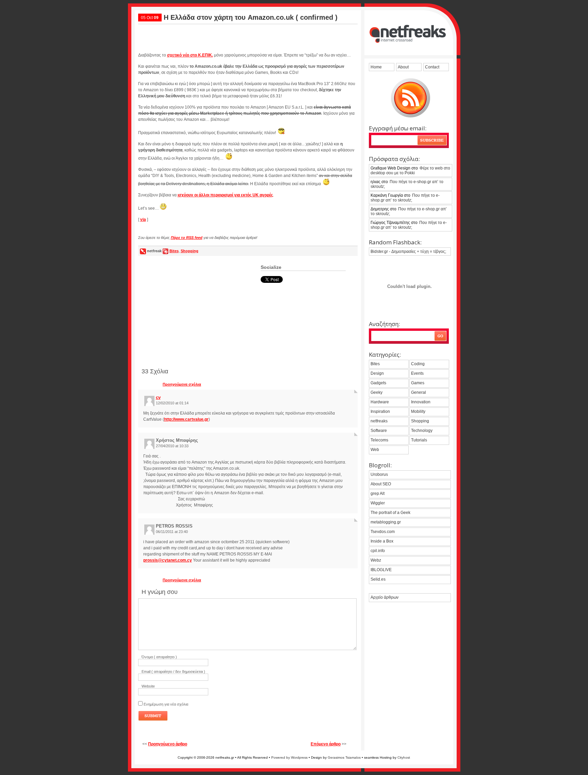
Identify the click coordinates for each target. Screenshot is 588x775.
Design (377, 373)
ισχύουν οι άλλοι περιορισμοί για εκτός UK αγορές (225, 195)
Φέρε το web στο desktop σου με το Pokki (410, 170)
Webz (376, 560)
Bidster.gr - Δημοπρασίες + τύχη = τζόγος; (408, 251)
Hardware (380, 402)
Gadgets (378, 383)
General (418, 392)
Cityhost (403, 757)
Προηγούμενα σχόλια (182, 384)
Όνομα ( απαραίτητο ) (159, 657)
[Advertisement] (247, 35)
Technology (421, 430)
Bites (174, 251)
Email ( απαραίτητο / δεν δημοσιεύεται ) (173, 671)
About (403, 67)
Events (417, 373)
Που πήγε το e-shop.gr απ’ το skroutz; (407, 184)
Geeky (376, 392)
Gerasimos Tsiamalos (344, 757)
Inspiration (380, 411)
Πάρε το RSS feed (186, 238)
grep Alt (378, 493)
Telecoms (379, 440)
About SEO (381, 484)
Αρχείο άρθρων (384, 597)
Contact (432, 67)
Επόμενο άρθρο (326, 744)
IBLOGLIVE (381, 569)
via (143, 219)
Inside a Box (382, 541)
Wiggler (378, 503)
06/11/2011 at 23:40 (172, 532)
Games (417, 383)
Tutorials (419, 440)
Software (379, 430)
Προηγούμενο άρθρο (167, 744)
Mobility (418, 411)
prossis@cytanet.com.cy (167, 560)
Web (375, 449)
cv (158, 397)
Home (376, 67)
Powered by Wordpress (289, 757)
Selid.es (378, 579)
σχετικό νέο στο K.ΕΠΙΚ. (190, 55)
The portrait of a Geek (390, 512)
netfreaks (379, 421)
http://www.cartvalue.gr (186, 419)
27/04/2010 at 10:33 (172, 446)
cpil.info (378, 550)
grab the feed (410, 97)
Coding (418, 363)
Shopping (189, 251)
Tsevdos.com (383, 531)
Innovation (420, 402)
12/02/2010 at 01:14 (172, 403)
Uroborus (379, 474)
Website (148, 686)
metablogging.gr (386, 522)
